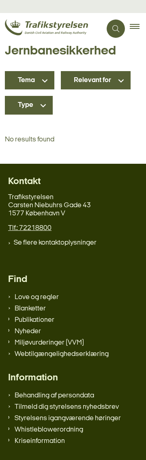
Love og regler (37, 297)
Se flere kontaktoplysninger (55, 242)
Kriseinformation (40, 441)
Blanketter (30, 308)
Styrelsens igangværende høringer (68, 418)
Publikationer (34, 320)
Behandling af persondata (54, 395)
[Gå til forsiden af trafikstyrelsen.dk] (51, 29)
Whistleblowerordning (49, 429)
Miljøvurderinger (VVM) (49, 342)
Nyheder (28, 331)
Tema (26, 80)
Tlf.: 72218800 (30, 228)
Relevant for (92, 80)
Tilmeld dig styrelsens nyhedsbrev (67, 407)
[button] (138, 29)
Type (25, 105)
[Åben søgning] (116, 29)
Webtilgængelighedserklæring (62, 354)
